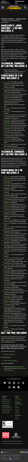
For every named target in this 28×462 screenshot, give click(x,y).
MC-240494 (7, 282)
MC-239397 (7, 111)
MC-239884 (7, 270)
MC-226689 (7, 197)
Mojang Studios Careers (7, 409)
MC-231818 (7, 94)
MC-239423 (7, 258)
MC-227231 (7, 211)
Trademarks (10, 457)
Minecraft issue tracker (10, 360)
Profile (16, 417)
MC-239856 (7, 261)
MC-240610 (7, 296)
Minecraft (4, 398)
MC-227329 (7, 220)
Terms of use (3, 457)
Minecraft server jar (9, 354)
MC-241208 (7, 318)
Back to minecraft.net (5, 2)
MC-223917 (7, 194)
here (18, 58)
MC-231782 (7, 223)
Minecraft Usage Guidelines (8, 443)
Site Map (17, 409)
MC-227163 (7, 201)
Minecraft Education (6, 403)
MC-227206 (7, 208)
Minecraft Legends (6, 401)
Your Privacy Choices (16, 459)
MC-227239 (7, 214)
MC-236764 (7, 108)
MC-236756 (7, 227)
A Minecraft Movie (6, 412)
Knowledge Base (21, 18)
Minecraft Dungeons (6, 399)
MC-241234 (7, 325)
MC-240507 (7, 285)
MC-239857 (7, 265)
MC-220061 (7, 190)
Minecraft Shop (18, 399)
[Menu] (2, 7)
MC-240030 (7, 277)
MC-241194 (7, 306)
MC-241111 (7, 303)
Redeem (16, 418)
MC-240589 (7, 134)
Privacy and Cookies (5, 455)
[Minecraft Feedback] (14, 7)
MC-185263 (7, 85)
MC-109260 (7, 82)
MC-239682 (7, 120)
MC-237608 (7, 234)
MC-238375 (7, 244)
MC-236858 (7, 230)
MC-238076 (7, 240)
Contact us (17, 412)
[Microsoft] (24, 452)
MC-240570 (7, 291)
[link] (4, 383)
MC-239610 (7, 115)
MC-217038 (7, 183)
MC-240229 (7, 127)
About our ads (16, 457)
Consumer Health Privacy (15, 455)
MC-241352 (7, 148)
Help (16, 3)
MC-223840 (7, 89)
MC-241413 (7, 329)
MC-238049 (7, 237)
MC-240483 (7, 130)
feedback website (18, 366)
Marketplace (17, 398)
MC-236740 (7, 99)
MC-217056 (7, 187)
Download (17, 411)
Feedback (17, 407)
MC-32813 (6, 176)
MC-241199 (7, 315)
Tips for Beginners (19, 404)
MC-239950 (7, 123)
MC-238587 (7, 249)
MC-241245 (7, 139)
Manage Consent (18, 443)
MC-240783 (7, 299)
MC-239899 (7, 273)
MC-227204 (7, 204)
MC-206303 (7, 180)
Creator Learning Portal (7, 407)
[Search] (25, 7)
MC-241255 (7, 144)
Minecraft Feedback (7, 18)
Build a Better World (6, 411)
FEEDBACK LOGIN (19, 1)
